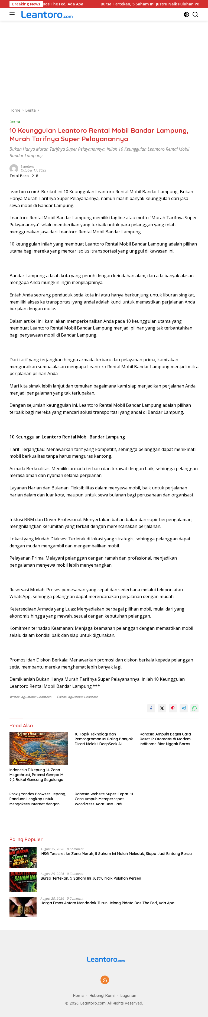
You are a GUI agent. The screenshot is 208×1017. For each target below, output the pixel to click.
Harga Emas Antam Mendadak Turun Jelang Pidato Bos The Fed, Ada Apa (107, 902)
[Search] (195, 14)
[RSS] (104, 980)
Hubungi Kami (102, 995)
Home (78, 995)
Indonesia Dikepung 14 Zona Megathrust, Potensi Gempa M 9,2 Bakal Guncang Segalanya (36, 774)
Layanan (128, 995)
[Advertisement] (104, 61)
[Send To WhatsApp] (194, 708)
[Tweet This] (162, 708)
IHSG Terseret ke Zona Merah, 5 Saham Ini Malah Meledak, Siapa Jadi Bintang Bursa (116, 853)
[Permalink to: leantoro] (13, 168)
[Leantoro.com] (46, 14)
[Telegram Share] (184, 708)
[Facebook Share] (151, 708)
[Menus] (13, 14)
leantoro (27, 166)
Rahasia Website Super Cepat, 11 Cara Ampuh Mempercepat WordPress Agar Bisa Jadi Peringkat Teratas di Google (104, 799)
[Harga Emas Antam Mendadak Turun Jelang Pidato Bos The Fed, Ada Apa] (23, 907)
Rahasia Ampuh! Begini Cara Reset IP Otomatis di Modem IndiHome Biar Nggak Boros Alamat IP (165, 739)
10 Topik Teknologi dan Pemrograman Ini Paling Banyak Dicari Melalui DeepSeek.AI (104, 739)
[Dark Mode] (186, 14)
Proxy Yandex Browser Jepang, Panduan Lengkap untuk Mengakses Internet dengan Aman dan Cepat (37, 799)
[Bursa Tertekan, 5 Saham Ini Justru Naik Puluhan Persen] (23, 882)
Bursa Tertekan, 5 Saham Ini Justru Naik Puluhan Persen (119, 4)
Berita (14, 121)
